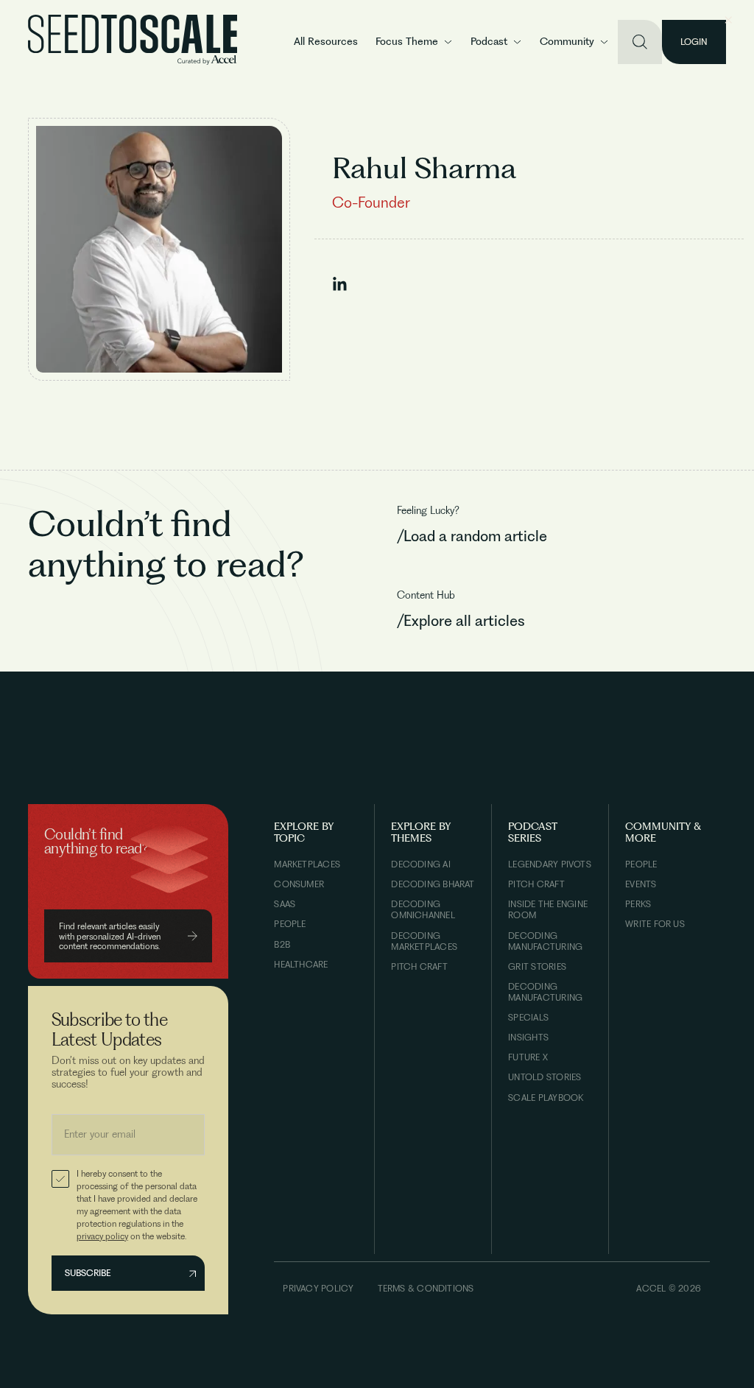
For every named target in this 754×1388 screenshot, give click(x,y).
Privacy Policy (318, 1288)
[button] (414, 42)
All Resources (326, 41)
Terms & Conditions (426, 1288)
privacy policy (102, 1235)
